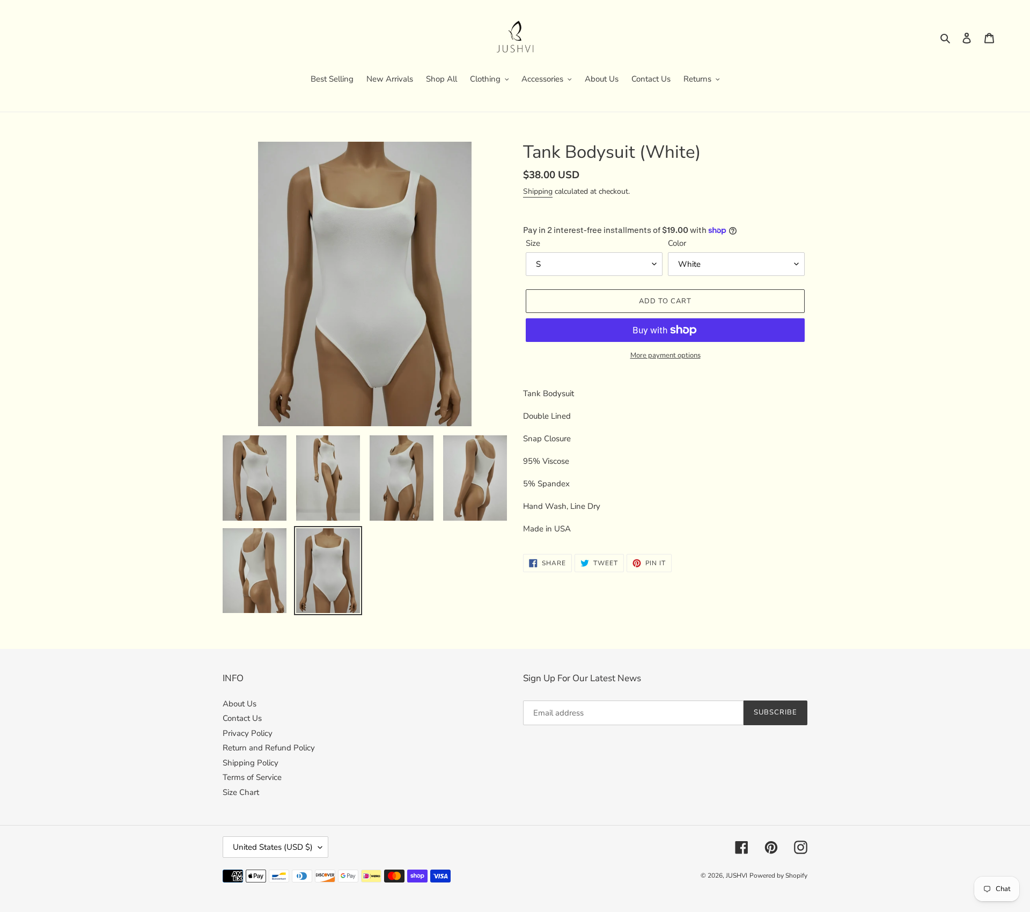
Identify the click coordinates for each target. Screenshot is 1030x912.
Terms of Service (252, 777)
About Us (239, 703)
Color (677, 243)
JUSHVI (736, 875)
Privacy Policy (248, 733)
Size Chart (241, 792)
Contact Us (242, 718)
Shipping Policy (250, 762)
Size (533, 243)
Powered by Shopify (778, 875)
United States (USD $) (273, 847)
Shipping (538, 191)
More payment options (665, 355)
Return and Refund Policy (269, 747)
